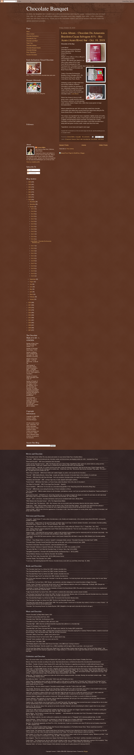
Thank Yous (29, 43)
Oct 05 (33, 266)
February (32, 296)
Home (84, 145)
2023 (29, 189)
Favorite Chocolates (31, 54)
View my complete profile (33, 162)
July (31, 284)
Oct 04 (33, 268)
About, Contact (30, 34)
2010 (29, 322)
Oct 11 (33, 256)
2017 (29, 305)
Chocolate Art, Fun (31, 38)
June (31, 286)
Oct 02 (33, 273)
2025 (29, 184)
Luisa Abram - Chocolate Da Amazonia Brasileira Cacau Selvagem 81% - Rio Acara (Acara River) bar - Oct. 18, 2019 (83, 36)
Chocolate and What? (32, 40)
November (32, 204)
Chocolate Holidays (31, 45)
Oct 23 (33, 229)
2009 (29, 325)
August (32, 281)
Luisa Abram (75, 93)
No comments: (86, 136)
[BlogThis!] (98, 137)
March (31, 294)
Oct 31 (33, 208)
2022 (29, 192)
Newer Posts (64, 145)
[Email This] (96, 137)
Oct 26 (33, 221)
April (31, 291)
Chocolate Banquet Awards (33, 48)
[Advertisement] (40, 108)
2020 (29, 197)
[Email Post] (92, 136)
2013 (29, 315)
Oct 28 (33, 216)
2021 (29, 194)
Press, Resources (31, 52)
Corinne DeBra (41, 147)
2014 (29, 312)
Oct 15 (33, 248)
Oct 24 (33, 226)
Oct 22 (33, 231)
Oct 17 (33, 245)
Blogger (86, 751)
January (32, 299)
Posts (30, 170)
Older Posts (103, 145)
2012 (29, 317)
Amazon (74, 139)
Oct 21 (33, 234)
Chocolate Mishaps (31, 50)
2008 (29, 327)
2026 (29, 182)
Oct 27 (33, 219)
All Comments (32, 173)
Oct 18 (33, 239)
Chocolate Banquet (47, 8)
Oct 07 (33, 263)
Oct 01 (33, 276)
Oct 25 (33, 224)
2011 (29, 320)
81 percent (68, 139)
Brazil (78, 139)
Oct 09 (33, 261)
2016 (29, 307)
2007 (29, 330)
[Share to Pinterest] (103, 137)
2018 (29, 302)
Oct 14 (33, 251)
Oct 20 (33, 236)
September (33, 279)
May (31, 289)
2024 (29, 187)
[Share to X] (99, 137)
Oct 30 (33, 211)
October (32, 206)
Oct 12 (33, 253)
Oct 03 (33, 271)
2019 (29, 199)
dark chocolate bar (85, 139)
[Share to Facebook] (101, 137)
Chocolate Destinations (32, 36)
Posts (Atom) (70, 148)
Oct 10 (33, 258)
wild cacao (101, 139)
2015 (29, 310)
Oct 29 (33, 214)
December (32, 201)
